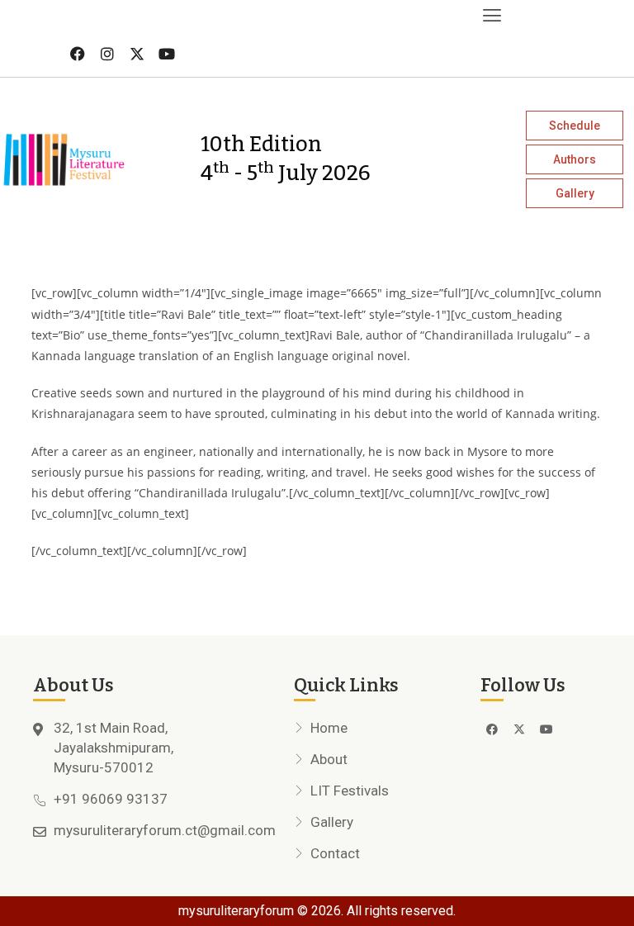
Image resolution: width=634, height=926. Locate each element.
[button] (253, 15)
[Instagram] (107, 54)
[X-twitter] (137, 54)
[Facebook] (77, 54)
